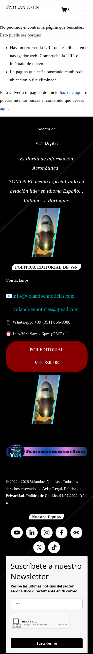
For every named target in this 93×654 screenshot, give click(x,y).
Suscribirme (46, 643)
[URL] (76, 532)
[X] (39, 547)
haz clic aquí (71, 92)
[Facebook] (61, 532)
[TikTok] (54, 547)
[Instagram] (47, 532)
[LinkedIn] (32, 532)
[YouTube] (17, 532)
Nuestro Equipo (46, 516)
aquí (4, 108)
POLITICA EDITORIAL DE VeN (46, 267)
